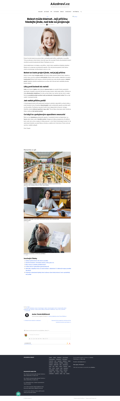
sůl (54, 371)
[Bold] (30, 338)
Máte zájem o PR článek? (78, 364)
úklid (61, 373)
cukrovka (59, 361)
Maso (57, 366)
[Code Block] (42, 338)
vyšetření (63, 309)
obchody (65, 366)
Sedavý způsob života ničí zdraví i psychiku (37, 260)
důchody (56, 362)
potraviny (66, 368)
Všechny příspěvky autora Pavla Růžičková (57, 316)
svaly (57, 309)
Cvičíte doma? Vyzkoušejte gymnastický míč (37, 266)
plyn (61, 368)
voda (65, 371)
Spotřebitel (76, 11)
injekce (45, 308)
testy (59, 309)
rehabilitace (52, 309)
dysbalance (32, 308)
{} (45, 338)
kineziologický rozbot (52, 308)
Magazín (40, 11)
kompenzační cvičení (62, 308)
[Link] (44, 338)
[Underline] (33, 338)
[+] (47, 338)
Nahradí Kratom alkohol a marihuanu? (33, 320)
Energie (66, 362)
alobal (50, 357)
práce (61, 370)
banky (54, 357)
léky (29, 309)
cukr (55, 361)
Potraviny (56, 11)
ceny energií (65, 357)
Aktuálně (46, 11)
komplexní (26, 309)
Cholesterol (58, 359)
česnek (67, 373)
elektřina (61, 362)
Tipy (51, 11)
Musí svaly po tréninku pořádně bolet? (36, 264)
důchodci (51, 362)
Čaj (64, 373)
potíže (39, 309)
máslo (61, 366)
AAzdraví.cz (60, 4)
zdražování (51, 373)
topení (58, 371)
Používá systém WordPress (79, 398)
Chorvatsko (64, 359)
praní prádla (51, 370)
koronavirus (65, 364)
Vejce (62, 371)
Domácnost (68, 11)
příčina (42, 309)
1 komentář (27, 310)
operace (32, 309)
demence (65, 361)
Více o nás (82, 359)
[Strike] (35, 338)
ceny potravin (52, 359)
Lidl (53, 366)
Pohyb (36, 309)
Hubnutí (50, 364)
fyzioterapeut (41, 308)
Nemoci (62, 11)
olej (50, 368)
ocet (69, 366)
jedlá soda (56, 364)
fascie (36, 308)
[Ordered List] (37, 338)
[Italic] (31, 338)
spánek (50, 371)
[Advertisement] (47, 139)
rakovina (65, 370)
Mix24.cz (93, 367)
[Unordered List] (38, 338)
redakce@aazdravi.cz (81, 361)
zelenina (56, 373)
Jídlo (60, 364)
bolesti (27, 308)
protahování (47, 309)
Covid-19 (51, 361)
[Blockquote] (40, 338)
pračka (57, 370)
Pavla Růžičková (51, 24)
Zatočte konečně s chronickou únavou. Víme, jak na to (40, 262)
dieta (69, 361)
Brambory (59, 357)
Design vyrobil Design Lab (91, 398)
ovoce (53, 368)
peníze (57, 368)
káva (50, 366)
